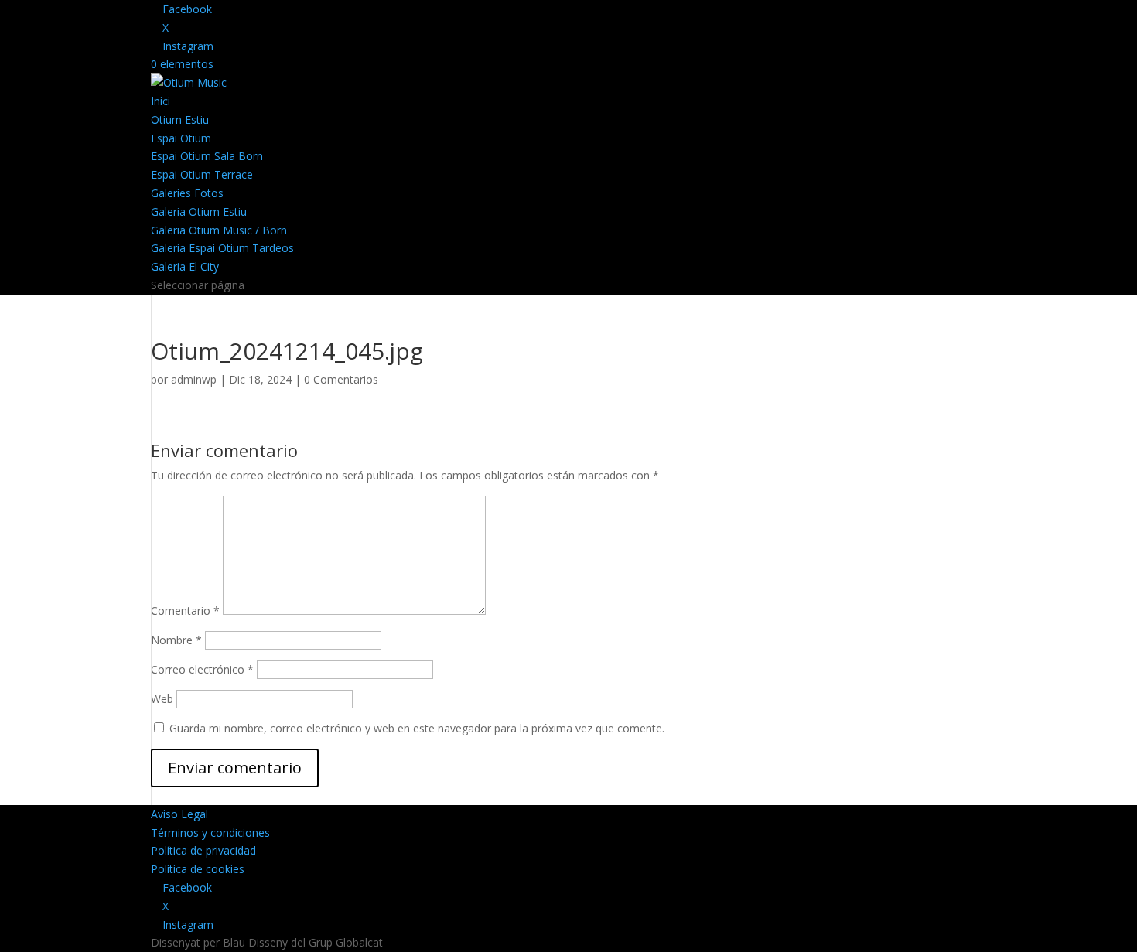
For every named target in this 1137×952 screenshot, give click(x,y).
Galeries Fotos (187, 193)
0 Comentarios (341, 379)
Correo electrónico (202, 669)
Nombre (176, 640)
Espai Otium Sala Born (207, 155)
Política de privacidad (203, 850)
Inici (160, 101)
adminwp (194, 379)
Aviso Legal (179, 814)
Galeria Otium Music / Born (219, 230)
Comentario (185, 610)
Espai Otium (181, 138)
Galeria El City (185, 266)
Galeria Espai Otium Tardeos (222, 248)
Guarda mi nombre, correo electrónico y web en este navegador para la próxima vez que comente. (416, 728)
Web (162, 698)
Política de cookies (197, 869)
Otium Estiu (180, 119)
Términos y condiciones (210, 832)
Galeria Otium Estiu (199, 211)
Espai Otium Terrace (202, 174)
